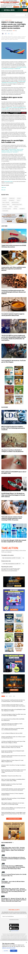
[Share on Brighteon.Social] (2, 33)
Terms (11, 934)
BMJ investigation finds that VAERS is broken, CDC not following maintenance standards (13, 428)
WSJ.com (3, 189)
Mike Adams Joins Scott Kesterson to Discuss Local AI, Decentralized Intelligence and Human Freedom (13, 859)
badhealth (5, 36)
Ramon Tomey (9, 243)
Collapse (19, 36)
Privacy (8, 934)
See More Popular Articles (14, 818)
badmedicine (10, 36)
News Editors (9, 358)
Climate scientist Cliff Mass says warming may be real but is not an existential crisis (13, 808)
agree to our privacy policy (8, 948)
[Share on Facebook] (5, 33)
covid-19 (3, 37)
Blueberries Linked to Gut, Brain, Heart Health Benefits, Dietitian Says (11, 784)
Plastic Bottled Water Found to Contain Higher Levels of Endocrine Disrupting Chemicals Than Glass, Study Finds (13, 814)
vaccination (10, 39)
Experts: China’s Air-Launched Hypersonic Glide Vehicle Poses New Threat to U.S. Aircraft (12, 746)
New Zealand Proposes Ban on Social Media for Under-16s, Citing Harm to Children (13, 710)
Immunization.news (8, 181)
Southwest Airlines (6, 208)
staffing (6, 39)
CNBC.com (3, 187)
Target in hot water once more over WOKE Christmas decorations (13, 246)
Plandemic (12, 38)
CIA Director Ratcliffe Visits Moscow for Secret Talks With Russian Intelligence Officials (13, 742)
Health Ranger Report (6, 842)
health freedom (8, 37)
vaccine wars (15, 39)
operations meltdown (5, 38)
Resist (16, 38)
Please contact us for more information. (9, 570)
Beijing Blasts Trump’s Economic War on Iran (11, 775)
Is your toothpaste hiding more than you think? (11, 733)
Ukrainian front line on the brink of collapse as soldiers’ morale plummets (12, 450)
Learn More (6, 950)
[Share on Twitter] (8, 33)
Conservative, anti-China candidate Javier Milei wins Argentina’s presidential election (13, 268)
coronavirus (23, 36)
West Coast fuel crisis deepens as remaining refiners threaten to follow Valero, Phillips (13, 780)
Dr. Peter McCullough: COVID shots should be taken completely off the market (13, 540)
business (15, 36)
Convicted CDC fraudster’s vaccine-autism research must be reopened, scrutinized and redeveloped (13, 789)
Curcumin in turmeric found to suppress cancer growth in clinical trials (12, 314)
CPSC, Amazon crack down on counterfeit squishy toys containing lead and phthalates (12, 729)
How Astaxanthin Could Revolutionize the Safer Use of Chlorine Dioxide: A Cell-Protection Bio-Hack (13, 700)
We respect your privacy (14, 919)
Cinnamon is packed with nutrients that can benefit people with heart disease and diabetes (13, 292)
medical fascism (14, 37)
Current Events (8, 20)
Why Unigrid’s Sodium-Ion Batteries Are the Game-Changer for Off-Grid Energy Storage (12, 803)
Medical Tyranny (21, 37)
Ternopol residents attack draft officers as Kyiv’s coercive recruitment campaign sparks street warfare (13, 705)
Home (2, 20)
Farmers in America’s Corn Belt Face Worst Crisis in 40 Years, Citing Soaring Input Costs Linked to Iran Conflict (13, 771)
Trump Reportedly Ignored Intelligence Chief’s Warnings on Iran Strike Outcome (11, 724)
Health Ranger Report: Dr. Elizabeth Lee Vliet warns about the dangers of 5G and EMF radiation (13, 495)
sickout (18, 38)
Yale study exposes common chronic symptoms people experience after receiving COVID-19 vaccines (11, 518)
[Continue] (25, 916)
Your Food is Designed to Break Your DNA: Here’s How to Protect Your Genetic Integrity (13, 715)
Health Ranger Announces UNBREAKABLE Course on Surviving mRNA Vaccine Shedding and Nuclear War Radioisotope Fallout (13, 867)
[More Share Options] (11, 33)
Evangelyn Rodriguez (10, 312)
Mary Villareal (9, 30)
